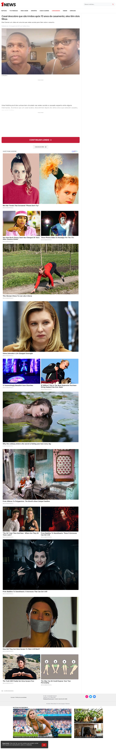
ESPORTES (34, 10)
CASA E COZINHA (44, 10)
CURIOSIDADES (56, 10)
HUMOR (65, 10)
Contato (13, 697)
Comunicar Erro (39, 147)
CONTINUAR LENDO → (40, 140)
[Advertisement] (41, 92)
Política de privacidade (21, 697)
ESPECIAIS (73, 10)
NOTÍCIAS (4, 10)
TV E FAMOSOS (14, 10)
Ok (44, 745)
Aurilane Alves (26, 26)
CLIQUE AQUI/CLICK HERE (60, 699)
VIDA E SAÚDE (24, 10)
